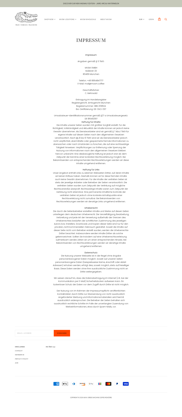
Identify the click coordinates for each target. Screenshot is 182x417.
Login (151, 19)
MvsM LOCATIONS (67, 19)
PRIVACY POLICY (21, 359)
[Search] (165, 20)
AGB (16, 363)
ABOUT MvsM (105, 19)
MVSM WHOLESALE (88, 19)
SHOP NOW (49, 19)
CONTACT (18, 351)
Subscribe (62, 333)
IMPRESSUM (19, 355)
